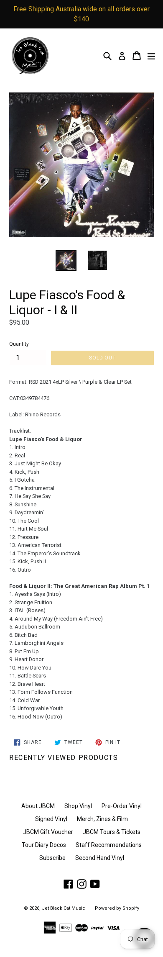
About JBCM (38, 806)
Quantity (19, 344)
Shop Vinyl (78, 806)
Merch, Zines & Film (102, 819)
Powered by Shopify (117, 908)
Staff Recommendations (109, 845)
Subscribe (52, 857)
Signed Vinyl (51, 819)
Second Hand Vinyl (99, 857)
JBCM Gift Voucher (48, 832)
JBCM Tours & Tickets (111, 832)
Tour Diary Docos (44, 845)
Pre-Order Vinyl (122, 806)
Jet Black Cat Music (63, 908)
